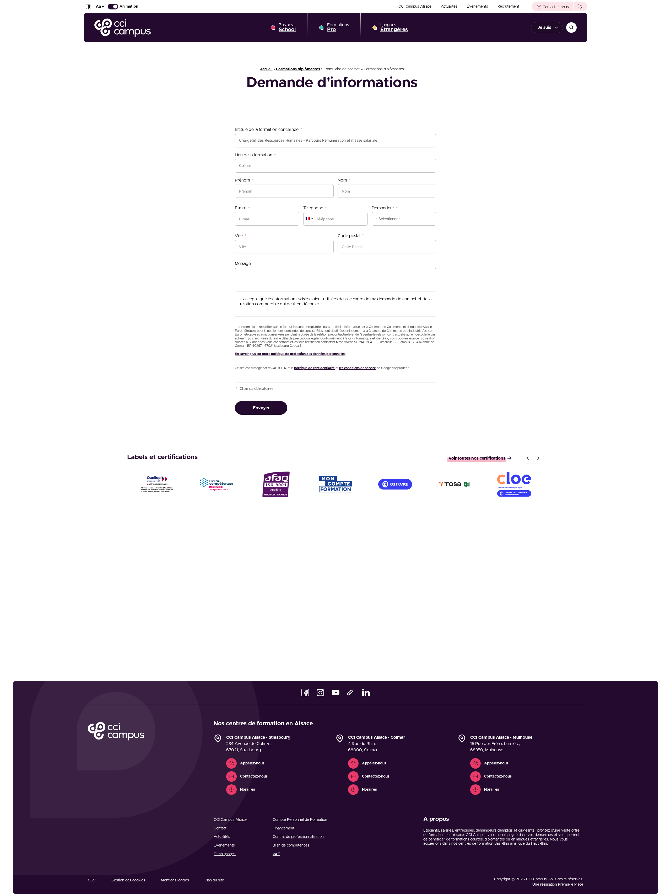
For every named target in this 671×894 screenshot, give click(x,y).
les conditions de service (357, 368)
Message (243, 264)
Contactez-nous (555, 7)
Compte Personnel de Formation (300, 820)
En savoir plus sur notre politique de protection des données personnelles (290, 353)
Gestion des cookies (128, 880)
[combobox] (309, 218)
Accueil (266, 69)
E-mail (240, 208)
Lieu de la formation (253, 155)
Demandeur (383, 208)
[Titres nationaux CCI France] (395, 484)
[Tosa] (454, 484)
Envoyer (261, 408)
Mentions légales (175, 880)
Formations (338, 27)
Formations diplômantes (298, 69)
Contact (220, 828)
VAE (276, 854)
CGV (92, 880)
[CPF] (335, 484)
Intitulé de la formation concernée (267, 129)
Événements (477, 6)
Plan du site (214, 880)
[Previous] (527, 458)
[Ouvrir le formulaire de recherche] (571, 27)
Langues (394, 27)
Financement (283, 828)
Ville (239, 236)
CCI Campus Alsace (414, 6)
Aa (100, 6)
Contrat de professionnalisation (298, 837)
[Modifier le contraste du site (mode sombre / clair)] (88, 6)
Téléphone (313, 208)
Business (287, 27)
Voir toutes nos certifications (476, 458)
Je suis (544, 27)
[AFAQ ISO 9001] (275, 484)
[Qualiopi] (156, 484)
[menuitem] (415, 6)
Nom (342, 180)
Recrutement (508, 6)
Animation (129, 6)
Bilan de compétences (291, 845)
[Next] (538, 458)
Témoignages (225, 854)
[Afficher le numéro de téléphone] (580, 6)
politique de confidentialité (314, 368)
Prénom (242, 180)
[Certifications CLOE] (514, 484)
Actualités (449, 6)
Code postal (349, 236)
